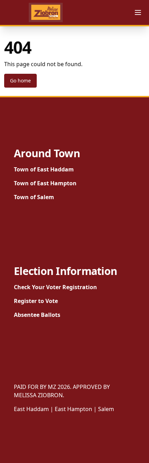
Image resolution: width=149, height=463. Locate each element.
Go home (20, 80)
